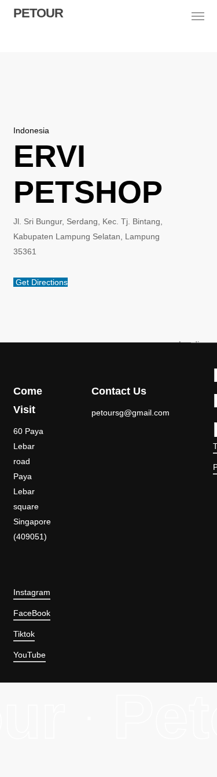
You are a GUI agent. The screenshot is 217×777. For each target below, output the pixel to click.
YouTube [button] (29, 654)
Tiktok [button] (24, 634)
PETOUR (38, 13)
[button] (198, 16)
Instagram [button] (31, 592)
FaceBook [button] (31, 613)
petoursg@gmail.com (130, 412)
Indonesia (31, 130)
